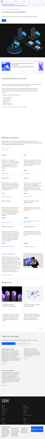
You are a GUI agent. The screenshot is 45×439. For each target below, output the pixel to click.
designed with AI (13, 381)
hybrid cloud (4, 382)
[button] (41, 1)
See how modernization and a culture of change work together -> (14, 106)
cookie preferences (14, 429)
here (27, 432)
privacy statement (14, 435)
